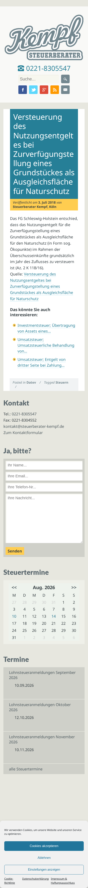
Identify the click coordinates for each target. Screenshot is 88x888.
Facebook (22, 89)
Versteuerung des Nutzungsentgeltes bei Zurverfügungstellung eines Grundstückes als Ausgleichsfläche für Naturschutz (41, 286)
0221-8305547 (47, 68)
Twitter (33, 89)
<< (14, 587)
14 (53, 616)
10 (14, 616)
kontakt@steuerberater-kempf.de (33, 426)
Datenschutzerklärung (35, 878)
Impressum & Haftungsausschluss (63, 881)
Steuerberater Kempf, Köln (34, 206)
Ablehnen (44, 857)
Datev (31, 382)
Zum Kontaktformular (23, 432)
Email (65, 89)
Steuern (62, 382)
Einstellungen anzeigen (44, 869)
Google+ (44, 89)
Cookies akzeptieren (44, 846)
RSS (54, 89)
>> (73, 587)
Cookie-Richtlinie (9, 881)
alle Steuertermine (26, 769)
